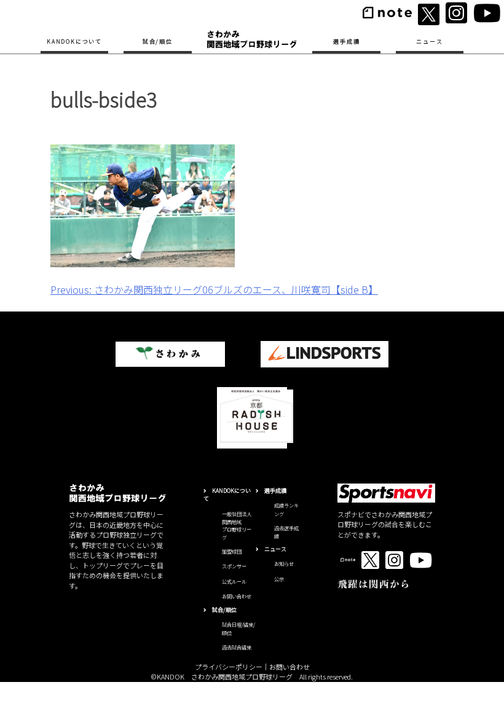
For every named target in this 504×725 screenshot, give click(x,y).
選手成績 (346, 41)
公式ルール (234, 581)
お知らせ (284, 563)
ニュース (429, 41)
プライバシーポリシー (228, 667)
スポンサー (234, 566)
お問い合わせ (236, 596)
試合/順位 (158, 41)
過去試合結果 (236, 647)
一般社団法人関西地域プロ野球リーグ (236, 525)
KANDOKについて (74, 41)
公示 (279, 578)
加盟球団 (232, 551)
